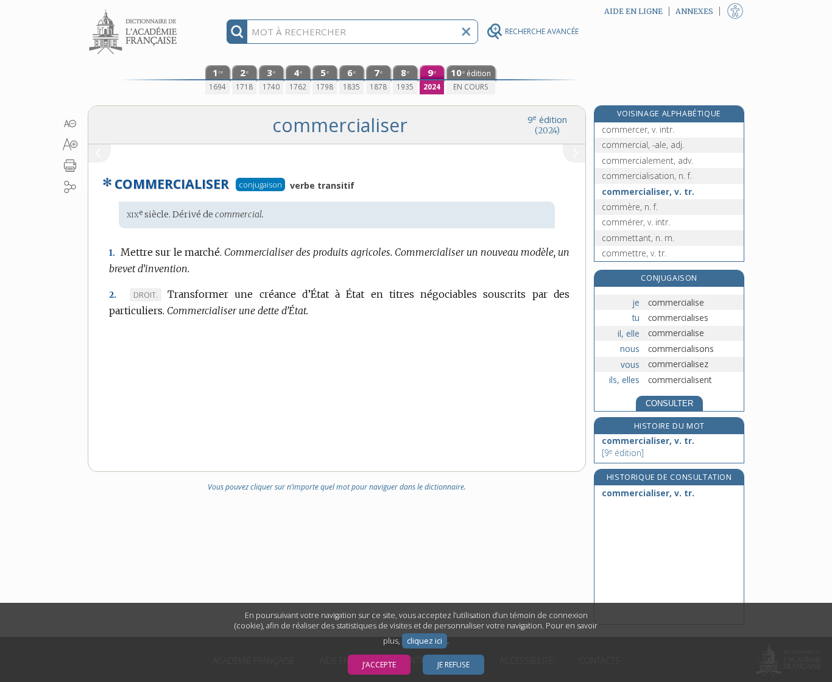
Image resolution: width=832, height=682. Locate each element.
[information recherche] (237, 31)
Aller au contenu (134, 10)
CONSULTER (669, 403)
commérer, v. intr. (636, 222)
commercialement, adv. (647, 160)
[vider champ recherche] (466, 31)
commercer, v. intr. (638, 129)
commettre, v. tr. (634, 253)
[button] (70, 123)
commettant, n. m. (638, 238)
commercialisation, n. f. (647, 175)
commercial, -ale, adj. (643, 144)
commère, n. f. (630, 207)
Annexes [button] (694, 11)
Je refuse (453, 664)
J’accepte (379, 664)
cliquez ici (424, 641)
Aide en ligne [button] (633, 11)
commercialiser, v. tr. (648, 191)
